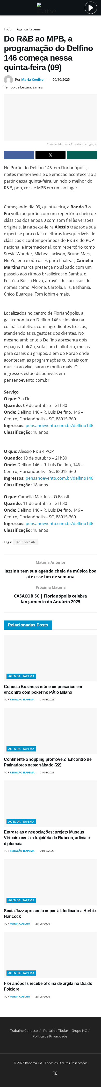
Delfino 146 (25, 542)
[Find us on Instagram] (48, 1073)
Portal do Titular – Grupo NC (65, 1030)
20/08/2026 (46, 851)
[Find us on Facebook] (42, 1073)
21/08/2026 (46, 699)
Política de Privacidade (50, 1036)
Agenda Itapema (29, 29)
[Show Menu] (6, 7)
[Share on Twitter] (50, 155)
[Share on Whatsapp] (82, 155)
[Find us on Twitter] (55, 1073)
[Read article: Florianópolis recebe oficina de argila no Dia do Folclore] (50, 955)
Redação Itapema (22, 699)
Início (7, 29)
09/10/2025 (61, 79)
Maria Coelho (32, 79)
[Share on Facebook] (19, 155)
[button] (91, 8)
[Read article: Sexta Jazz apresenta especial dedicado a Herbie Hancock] (50, 882)
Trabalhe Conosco (24, 1030)
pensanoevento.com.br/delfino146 (60, 425)
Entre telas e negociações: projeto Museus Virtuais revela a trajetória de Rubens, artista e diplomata (47, 838)
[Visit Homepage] (46, 8)
